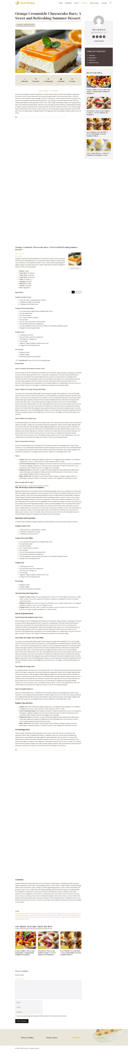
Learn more (99, 41)
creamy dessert (44, 913)
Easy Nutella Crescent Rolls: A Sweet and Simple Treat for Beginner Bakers (71, 953)
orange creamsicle (57, 915)
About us (76, 1037)
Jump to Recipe (44, 91)
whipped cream (24, 919)
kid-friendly (36, 915)
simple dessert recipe (58, 917)
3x (80, 292)
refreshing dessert (45, 917)
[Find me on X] (97, 36)
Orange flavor (75, 915)
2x (76, 292)
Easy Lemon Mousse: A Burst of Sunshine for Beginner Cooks (98, 154)
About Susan (94, 3)
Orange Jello (18, 917)
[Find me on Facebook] (93, 36)
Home (61, 3)
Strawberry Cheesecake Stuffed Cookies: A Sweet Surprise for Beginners (47, 953)
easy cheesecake (68, 913)
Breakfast (68, 3)
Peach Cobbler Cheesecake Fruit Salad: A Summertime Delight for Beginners (25, 953)
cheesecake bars (20, 913)
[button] (111, 3)
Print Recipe (54, 91)
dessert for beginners (56, 913)
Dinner (76, 3)
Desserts (84, 3)
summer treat (69, 917)
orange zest (27, 917)
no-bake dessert (46, 915)
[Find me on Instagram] (100, 36)
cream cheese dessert (32, 913)
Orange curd (66, 915)
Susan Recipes (27, 3)
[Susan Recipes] (17, 3)
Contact (104, 3)
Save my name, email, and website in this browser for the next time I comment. (42, 1016)
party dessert (35, 917)
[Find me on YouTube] (104, 36)
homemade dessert (26, 915)
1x (73, 292)
